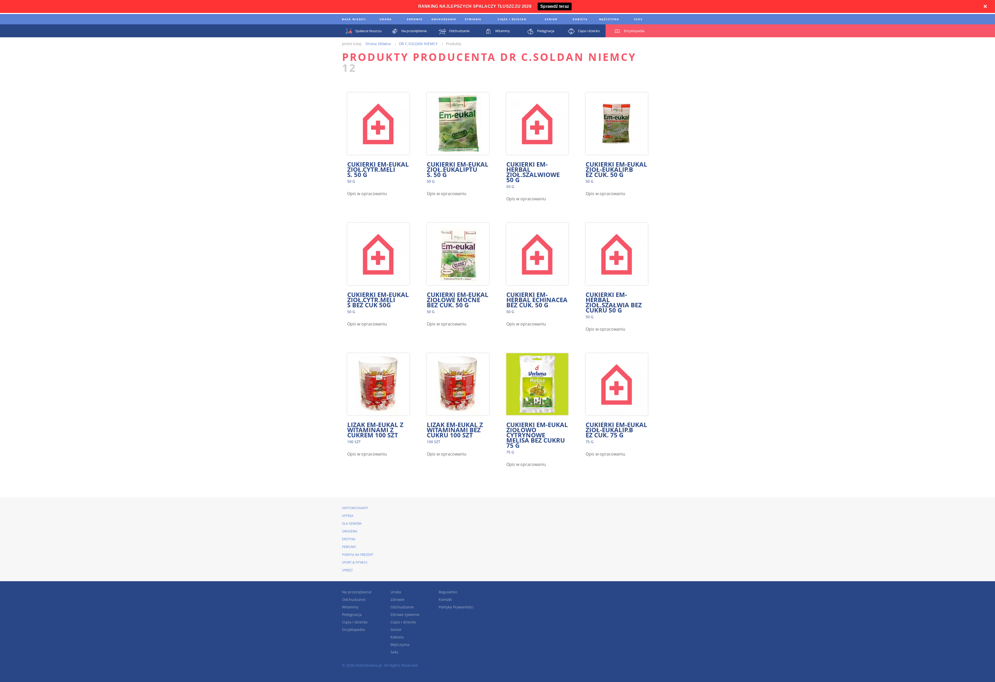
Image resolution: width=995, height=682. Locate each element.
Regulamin (448, 591)
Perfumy (349, 547)
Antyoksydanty (355, 508)
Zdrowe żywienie (405, 614)
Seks (394, 652)
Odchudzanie (353, 599)
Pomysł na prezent (357, 554)
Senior (396, 629)
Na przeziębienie (357, 591)
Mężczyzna (399, 644)
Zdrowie (397, 599)
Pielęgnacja (352, 614)
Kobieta (397, 637)
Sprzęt (347, 570)
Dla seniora (352, 523)
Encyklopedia (353, 629)
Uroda (395, 591)
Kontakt (445, 599)
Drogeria (349, 531)
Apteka (347, 516)
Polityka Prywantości (456, 607)
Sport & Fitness (354, 562)
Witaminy (350, 607)
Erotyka (349, 539)
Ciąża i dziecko (354, 622)
